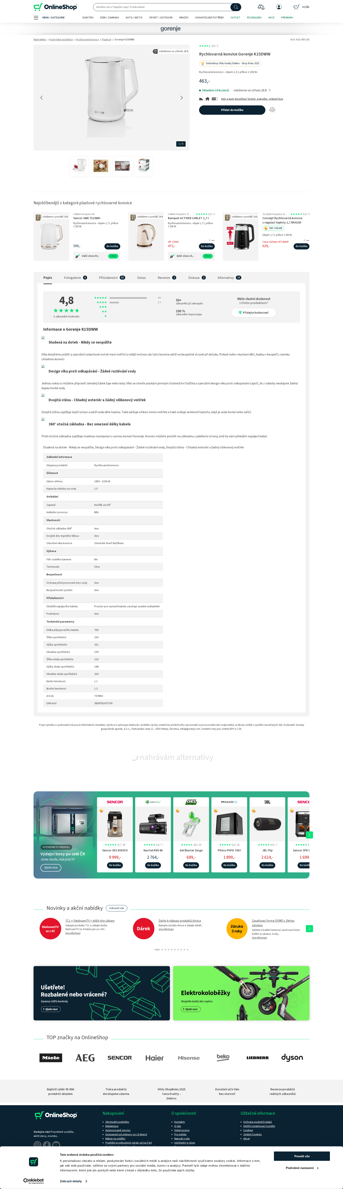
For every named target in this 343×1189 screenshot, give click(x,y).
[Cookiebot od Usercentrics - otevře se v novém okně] (33, 1181)
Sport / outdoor (160, 18)
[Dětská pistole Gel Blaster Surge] (191, 823)
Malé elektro (40, 39)
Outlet (235, 18)
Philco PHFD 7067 (229, 850)
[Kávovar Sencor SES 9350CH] (115, 823)
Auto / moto (134, 18)
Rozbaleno (254, 18)
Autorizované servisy (118, 1130)
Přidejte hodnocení (255, 313)
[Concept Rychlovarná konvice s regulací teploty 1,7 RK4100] (240, 236)
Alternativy (226, 277)
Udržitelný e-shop (184, 1143)
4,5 (208, 46)
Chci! (113, 256)
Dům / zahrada (109, 18)
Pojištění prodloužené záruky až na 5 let (128, 1143)
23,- (191, 256)
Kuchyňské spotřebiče (61, 39)
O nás (177, 1126)
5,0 (205, 214)
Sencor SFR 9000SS (305, 850)
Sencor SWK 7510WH (86, 218)
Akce (271, 18)
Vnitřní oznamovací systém (259, 1126)
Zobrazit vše (116, 908)
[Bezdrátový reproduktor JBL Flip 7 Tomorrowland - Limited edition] (267, 823)
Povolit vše (302, 1156)
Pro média (180, 1134)
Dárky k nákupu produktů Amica (180, 921)
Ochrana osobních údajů (257, 1122)
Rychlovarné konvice (87, 39)
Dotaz (141, 277)
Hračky (184, 18)
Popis (47, 277)
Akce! (246, 1139)
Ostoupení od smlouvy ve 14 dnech (126, 1134)
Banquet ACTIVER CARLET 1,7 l (188, 218)
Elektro (88, 18)
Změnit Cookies (252, 1134)
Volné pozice (182, 1130)
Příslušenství (108, 277)
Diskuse (194, 277)
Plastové (106, 39)
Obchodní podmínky (117, 1122)
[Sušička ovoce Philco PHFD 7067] (229, 823)
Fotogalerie (72, 277)
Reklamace (112, 1126)
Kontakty (179, 1122)
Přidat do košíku (232, 110)
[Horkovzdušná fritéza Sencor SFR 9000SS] (305, 823)
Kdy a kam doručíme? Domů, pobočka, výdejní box (252, 99)
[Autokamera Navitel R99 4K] (153, 823)
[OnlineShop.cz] (55, 7)
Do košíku (112, 246)
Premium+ (287, 18)
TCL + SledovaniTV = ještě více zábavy (90, 921)
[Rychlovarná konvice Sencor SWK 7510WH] (51, 236)
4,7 (115, 845)
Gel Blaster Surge (191, 850)
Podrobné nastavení (300, 1167)
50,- (97, 256)
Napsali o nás (182, 1139)
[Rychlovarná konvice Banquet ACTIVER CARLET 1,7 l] (146, 236)
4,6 (191, 845)
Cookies (248, 1130)
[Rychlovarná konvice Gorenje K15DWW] (79, 166)
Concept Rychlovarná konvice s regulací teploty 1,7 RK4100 (282, 220)
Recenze (164, 277)
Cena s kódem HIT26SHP (275, 242)
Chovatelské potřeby (209, 18)
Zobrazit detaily (71, 1181)
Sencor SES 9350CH (115, 850)
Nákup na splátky (115, 1139)
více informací (72, 933)
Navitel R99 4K (153, 850)
